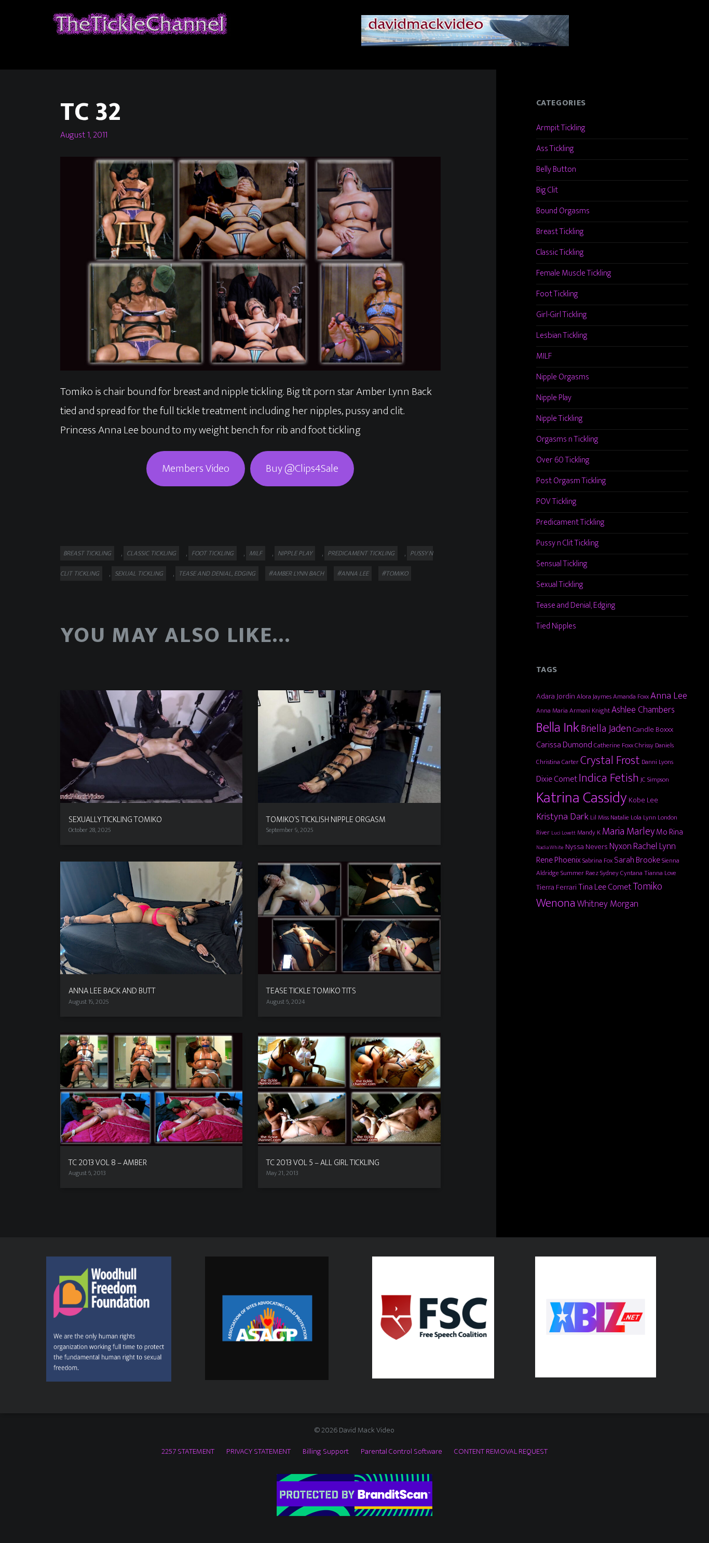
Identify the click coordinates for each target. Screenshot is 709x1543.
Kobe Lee (643, 800)
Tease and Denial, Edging (217, 573)
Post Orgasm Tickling (571, 481)
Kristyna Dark (562, 817)
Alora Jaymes (594, 696)
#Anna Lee (353, 573)
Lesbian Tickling (562, 336)
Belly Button (556, 169)
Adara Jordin (555, 696)
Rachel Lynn (654, 846)
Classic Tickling (151, 553)
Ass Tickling (555, 149)
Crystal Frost (610, 760)
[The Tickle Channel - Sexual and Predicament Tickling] (139, 23)
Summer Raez (579, 873)
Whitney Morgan (607, 903)
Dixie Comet (556, 779)
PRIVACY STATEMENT (258, 1451)
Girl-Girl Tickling (561, 315)
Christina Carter (557, 762)
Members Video (195, 468)
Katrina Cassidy (581, 798)
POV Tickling (556, 502)
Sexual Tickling (139, 573)
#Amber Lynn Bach (296, 573)
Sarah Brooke (637, 860)
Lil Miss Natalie (609, 817)
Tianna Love (660, 873)
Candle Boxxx (653, 729)
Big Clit (547, 190)
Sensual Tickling (562, 564)
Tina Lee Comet (604, 887)
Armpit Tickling (560, 128)
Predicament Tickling (361, 553)
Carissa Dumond (564, 745)
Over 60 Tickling (563, 460)
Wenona (556, 903)
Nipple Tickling (559, 419)
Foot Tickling (213, 553)
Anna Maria (552, 710)
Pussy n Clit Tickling (567, 543)
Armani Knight (589, 710)
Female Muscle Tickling (573, 273)
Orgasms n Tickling (567, 439)
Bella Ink (557, 727)
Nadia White (550, 847)
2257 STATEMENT (187, 1451)
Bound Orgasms (563, 211)
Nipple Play (295, 553)
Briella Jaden (606, 728)
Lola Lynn (643, 817)
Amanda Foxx (631, 696)
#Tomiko (394, 573)
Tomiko (647, 886)
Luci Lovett (563, 833)
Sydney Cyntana (621, 873)
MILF (255, 553)
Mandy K (589, 832)
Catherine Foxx (613, 745)
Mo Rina (669, 832)
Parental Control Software (401, 1451)
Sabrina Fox (597, 860)
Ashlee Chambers (643, 709)
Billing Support (326, 1451)
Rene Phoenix (558, 860)
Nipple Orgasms (562, 377)
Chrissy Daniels (654, 745)
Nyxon (620, 846)
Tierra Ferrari (556, 887)
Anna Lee (668, 696)
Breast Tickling (87, 553)
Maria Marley (628, 831)
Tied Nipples (556, 626)
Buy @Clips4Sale (302, 468)
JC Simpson (654, 779)
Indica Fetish (609, 778)
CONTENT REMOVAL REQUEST (501, 1451)
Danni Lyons (657, 762)
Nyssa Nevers (586, 846)
